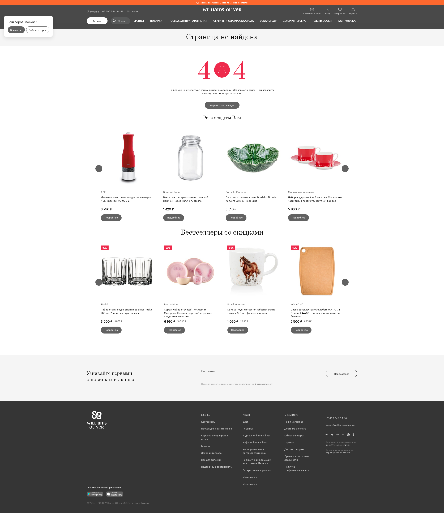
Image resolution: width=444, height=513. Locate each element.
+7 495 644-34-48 (112, 11)
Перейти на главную (222, 105)
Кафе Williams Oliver (255, 442)
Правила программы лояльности (296, 457)
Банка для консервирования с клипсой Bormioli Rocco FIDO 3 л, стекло (185, 198)
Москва (94, 11)
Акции (246, 414)
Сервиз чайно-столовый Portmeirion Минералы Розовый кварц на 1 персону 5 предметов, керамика (188, 313)
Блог (245, 421)
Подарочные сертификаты (216, 466)
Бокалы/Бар (268, 20)
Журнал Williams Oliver (256, 435)
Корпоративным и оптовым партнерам (255, 450)
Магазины (133, 11)
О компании (291, 414)
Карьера (289, 442)
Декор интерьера (294, 20)
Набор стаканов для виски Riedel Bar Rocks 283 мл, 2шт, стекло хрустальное (126, 311)
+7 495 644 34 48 (336, 418)
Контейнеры (208, 421)
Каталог (97, 21)
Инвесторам (250, 477)
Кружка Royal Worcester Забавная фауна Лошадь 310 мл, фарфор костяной (251, 311)
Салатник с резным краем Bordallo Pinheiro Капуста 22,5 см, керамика (252, 198)
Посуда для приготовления (188, 20)
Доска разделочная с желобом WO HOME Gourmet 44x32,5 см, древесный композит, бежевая (316, 313)
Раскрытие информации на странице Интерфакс (257, 461)
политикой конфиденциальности (256, 383)
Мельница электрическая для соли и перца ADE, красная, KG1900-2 (126, 198)
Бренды (139, 20)
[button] (98, 168)
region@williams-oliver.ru (338, 452)
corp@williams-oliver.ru (337, 444)
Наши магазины (293, 421)
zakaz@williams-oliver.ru (340, 425)
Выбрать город (37, 30)
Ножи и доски (322, 20)
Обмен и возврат (294, 435)
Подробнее (111, 217)
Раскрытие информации (257, 470)
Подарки (156, 20)
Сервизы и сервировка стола (233, 20)
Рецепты (248, 428)
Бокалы (205, 446)
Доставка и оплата (295, 428)
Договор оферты (294, 449)
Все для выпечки (211, 459)
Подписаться (341, 373)
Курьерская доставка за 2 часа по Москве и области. (222, 2)
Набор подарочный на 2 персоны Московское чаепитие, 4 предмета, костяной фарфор (315, 198)
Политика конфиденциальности (296, 468)
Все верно (16, 30)
